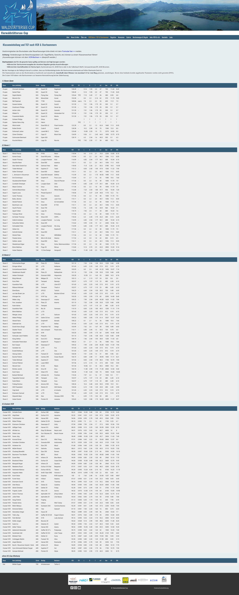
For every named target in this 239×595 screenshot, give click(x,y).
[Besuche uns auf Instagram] (75, 588)
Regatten (113, 37)
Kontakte (165, 37)
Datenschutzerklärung (161, 588)
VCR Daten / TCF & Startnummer (98, 37)
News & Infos (75, 37)
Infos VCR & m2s (155, 37)
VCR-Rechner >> (34, 57)
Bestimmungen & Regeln (140, 37)
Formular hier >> (68, 51)
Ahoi (67, 37)
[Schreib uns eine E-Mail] (79, 588)
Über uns (84, 37)
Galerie (128, 37)
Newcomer (121, 37)
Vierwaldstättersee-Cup (14, 33)
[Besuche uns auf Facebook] (71, 588)
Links (171, 37)
